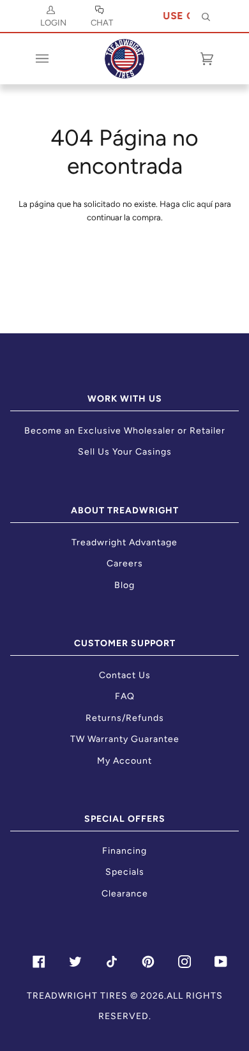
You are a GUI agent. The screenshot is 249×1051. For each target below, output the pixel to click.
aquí (205, 204)
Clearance (125, 893)
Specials (124, 871)
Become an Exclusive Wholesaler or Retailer (124, 430)
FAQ (125, 696)
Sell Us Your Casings (125, 451)
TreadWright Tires (77, 995)
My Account (124, 760)
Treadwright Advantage (124, 542)
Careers (125, 563)
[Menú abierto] (55, 58)
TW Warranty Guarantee (124, 739)
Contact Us (125, 675)
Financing (124, 850)
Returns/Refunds (125, 718)
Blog (124, 585)
